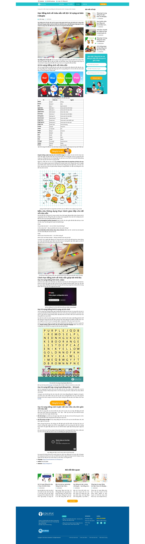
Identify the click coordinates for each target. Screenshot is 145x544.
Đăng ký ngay (96, 78)
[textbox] (96, 73)
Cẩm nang (45, 9)
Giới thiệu (61, 4)
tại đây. (39, 399)
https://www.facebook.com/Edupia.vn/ (53, 459)
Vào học (103, 4)
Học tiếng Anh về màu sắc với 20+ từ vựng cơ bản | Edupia (62, 9)
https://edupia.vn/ (47, 463)
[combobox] (96, 73)
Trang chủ (40, 9)
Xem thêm (72, 501)
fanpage (50, 385)
